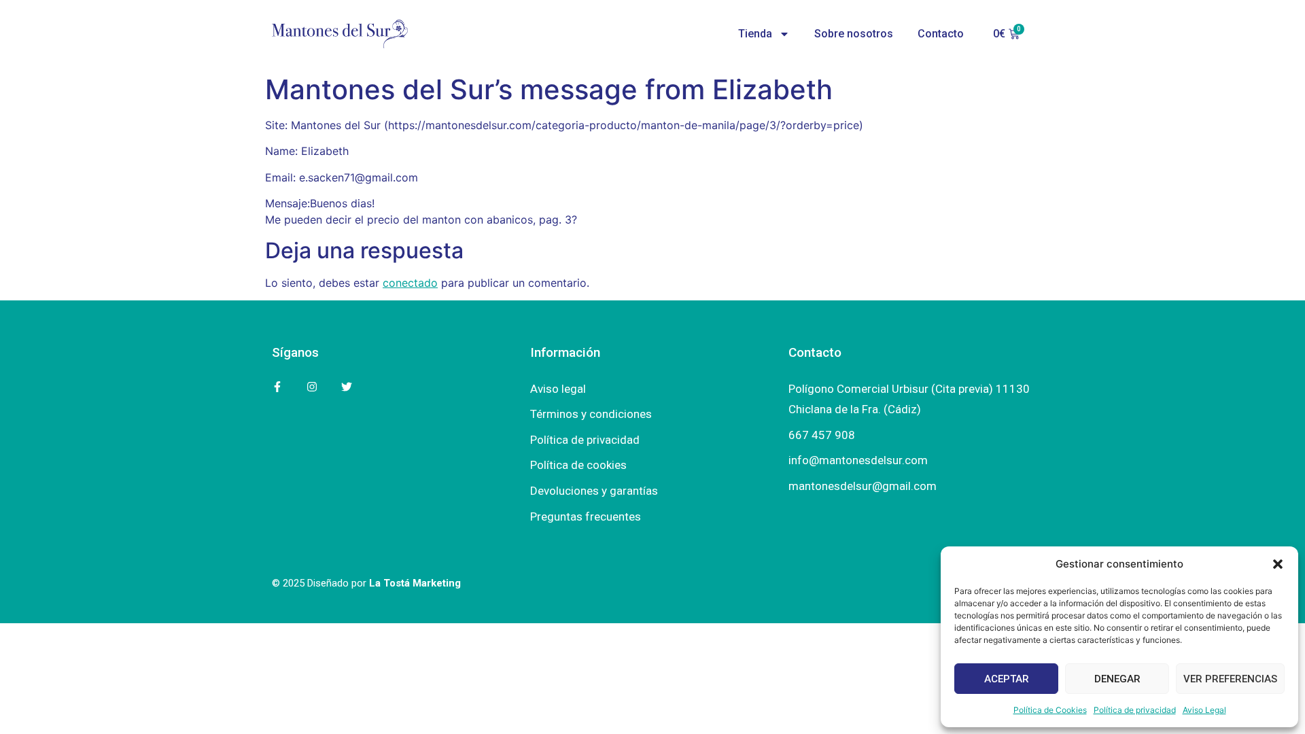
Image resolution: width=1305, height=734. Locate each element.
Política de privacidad (1135, 710)
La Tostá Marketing (415, 583)
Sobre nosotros (853, 33)
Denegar (1117, 679)
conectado (410, 283)
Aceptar (1006, 679)
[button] (1278, 564)
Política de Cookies (1050, 710)
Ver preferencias (1230, 679)
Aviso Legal (1204, 710)
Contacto (941, 33)
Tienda (755, 33)
